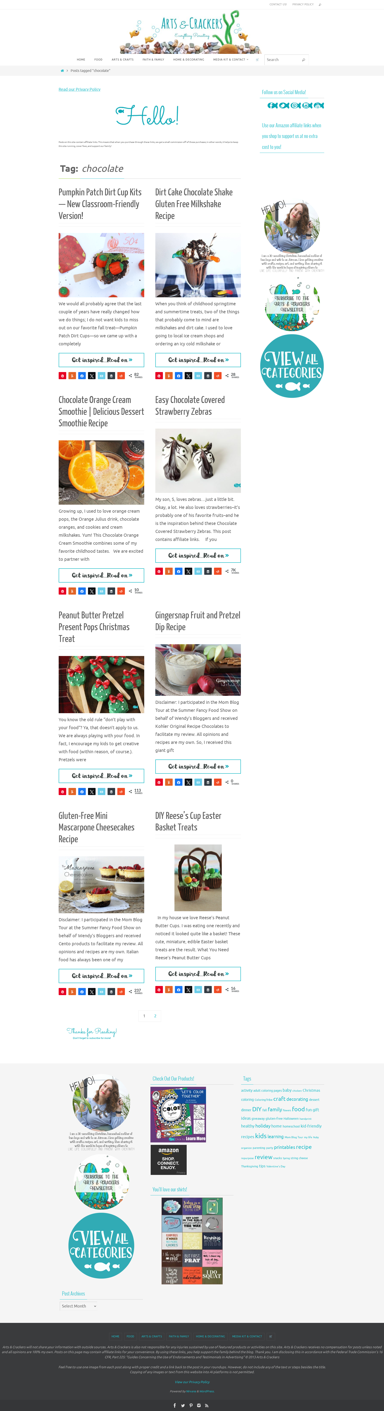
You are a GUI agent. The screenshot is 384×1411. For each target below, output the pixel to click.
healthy (247, 1126)
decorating (297, 1099)
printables (284, 1147)
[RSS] (207, 1405)
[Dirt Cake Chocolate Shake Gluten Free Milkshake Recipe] (198, 265)
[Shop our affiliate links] (168, 1174)
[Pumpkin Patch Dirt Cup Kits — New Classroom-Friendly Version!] (101, 265)
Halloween (291, 1119)
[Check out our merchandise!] (192, 1241)
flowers (287, 1110)
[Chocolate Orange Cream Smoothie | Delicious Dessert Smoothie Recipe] (101, 472)
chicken (297, 1091)
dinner (246, 1110)
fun (309, 1110)
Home (116, 1336)
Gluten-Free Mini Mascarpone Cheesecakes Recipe (96, 828)
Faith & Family (179, 1336)
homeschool (291, 1126)
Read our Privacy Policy (79, 89)
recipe (304, 1147)
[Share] (82, 375)
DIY (257, 1109)
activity (246, 1090)
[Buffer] (111, 375)
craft (279, 1098)
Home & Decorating (210, 1336)
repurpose (247, 1158)
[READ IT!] (101, 360)
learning (276, 1137)
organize (246, 1148)
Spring (286, 1158)
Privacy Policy (303, 4)
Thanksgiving (249, 1166)
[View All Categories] (292, 366)
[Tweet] (91, 375)
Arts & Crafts (152, 1336)
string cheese (299, 1158)
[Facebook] (272, 109)
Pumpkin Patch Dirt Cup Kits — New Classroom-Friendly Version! (100, 204)
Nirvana (191, 1391)
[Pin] (159, 782)
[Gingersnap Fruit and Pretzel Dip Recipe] (198, 670)
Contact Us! (278, 4)
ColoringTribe (263, 1100)
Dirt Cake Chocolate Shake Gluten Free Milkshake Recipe (194, 204)
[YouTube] (319, 109)
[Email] (101, 375)
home (276, 1126)
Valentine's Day (275, 1166)
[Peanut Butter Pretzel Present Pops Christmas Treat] (101, 684)
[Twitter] (284, 109)
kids (261, 1136)
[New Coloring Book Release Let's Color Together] (178, 1141)
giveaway (258, 1119)
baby (287, 1090)
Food (130, 1336)
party (269, 1148)
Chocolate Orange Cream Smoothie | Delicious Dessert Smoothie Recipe (101, 412)
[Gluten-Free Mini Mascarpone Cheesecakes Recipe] (101, 884)
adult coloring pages (267, 1091)
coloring (247, 1099)
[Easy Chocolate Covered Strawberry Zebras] (198, 461)
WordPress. (206, 1391)
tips (262, 1166)
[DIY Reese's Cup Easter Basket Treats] (198, 877)
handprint (306, 1119)
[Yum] (72, 375)
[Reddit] (121, 375)
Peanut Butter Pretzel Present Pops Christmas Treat (94, 627)
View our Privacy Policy (192, 1382)
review (263, 1157)
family (275, 1109)
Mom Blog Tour (294, 1137)
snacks (277, 1158)
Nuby (316, 1137)
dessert (314, 1100)
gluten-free (274, 1118)
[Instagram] (307, 109)
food (298, 1109)
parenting (259, 1148)
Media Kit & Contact (247, 1336)
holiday (262, 1126)
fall (264, 1110)
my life (308, 1137)
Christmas (311, 1090)
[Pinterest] (295, 109)
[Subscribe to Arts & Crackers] (292, 303)
